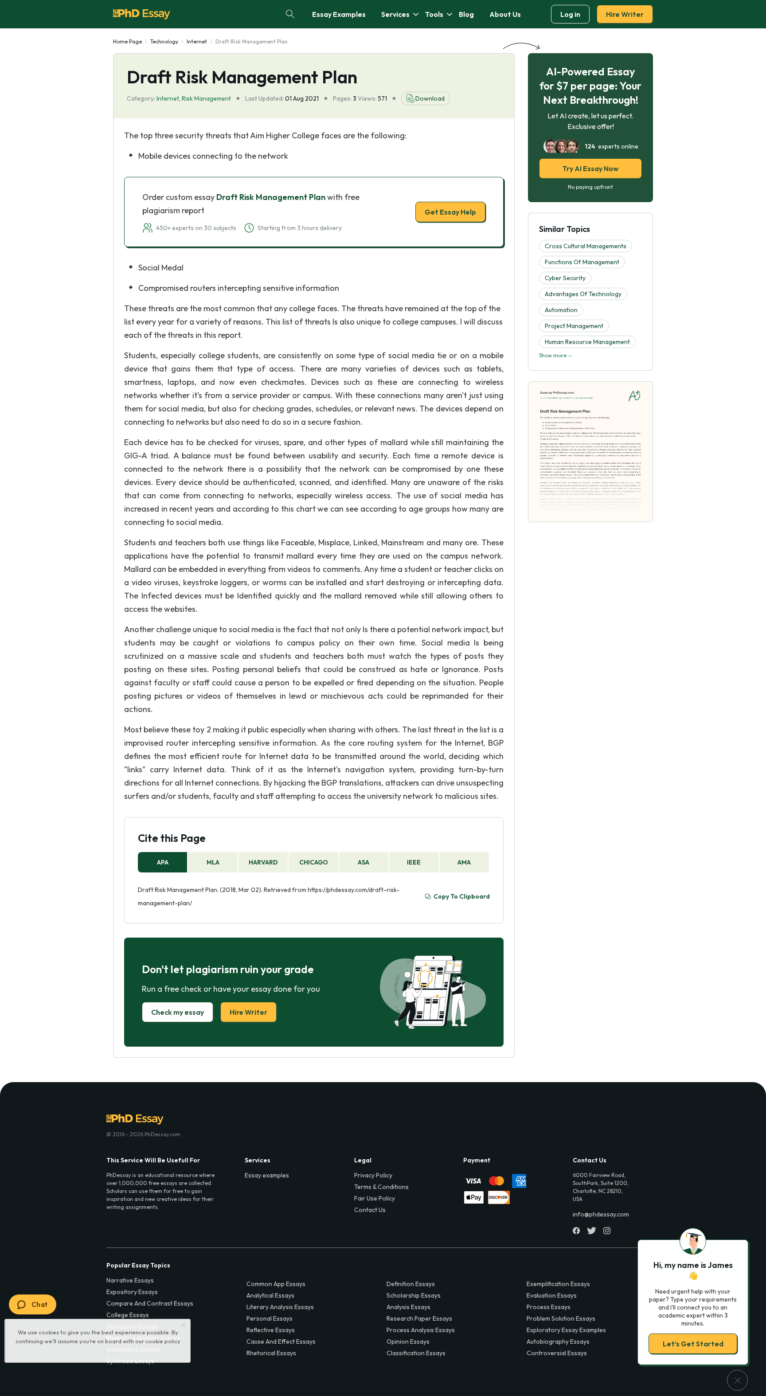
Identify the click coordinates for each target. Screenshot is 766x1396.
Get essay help (255, 760)
